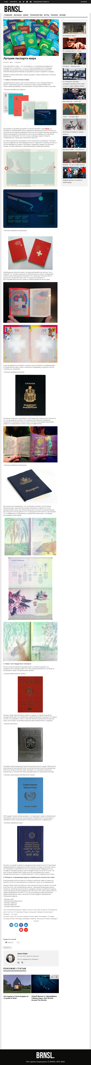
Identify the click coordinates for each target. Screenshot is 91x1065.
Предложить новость (41, 1)
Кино (25, 15)
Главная (8, 15)
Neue (47, 129)
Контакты (13, 1)
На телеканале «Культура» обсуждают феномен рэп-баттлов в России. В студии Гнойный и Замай (74, 84)
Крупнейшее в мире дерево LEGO (43, 997)
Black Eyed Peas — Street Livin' (72, 101)
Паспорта (7, 947)
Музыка (18, 15)
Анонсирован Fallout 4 (69, 35)
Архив (62, 15)
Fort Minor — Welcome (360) (71, 66)
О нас (6, 1)
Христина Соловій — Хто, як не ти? (73, 149)
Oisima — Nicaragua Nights (71, 116)
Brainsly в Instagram (12, 996)
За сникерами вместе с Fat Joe (72, 51)
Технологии (36, 15)
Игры (46, 15)
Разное (54, 15)
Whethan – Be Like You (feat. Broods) (74, 165)
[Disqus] (31, 1026)
